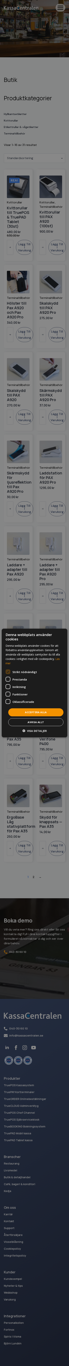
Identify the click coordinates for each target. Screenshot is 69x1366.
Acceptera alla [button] (36, 712)
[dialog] (34, 683)
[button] (34, 730)
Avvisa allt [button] (36, 722)
